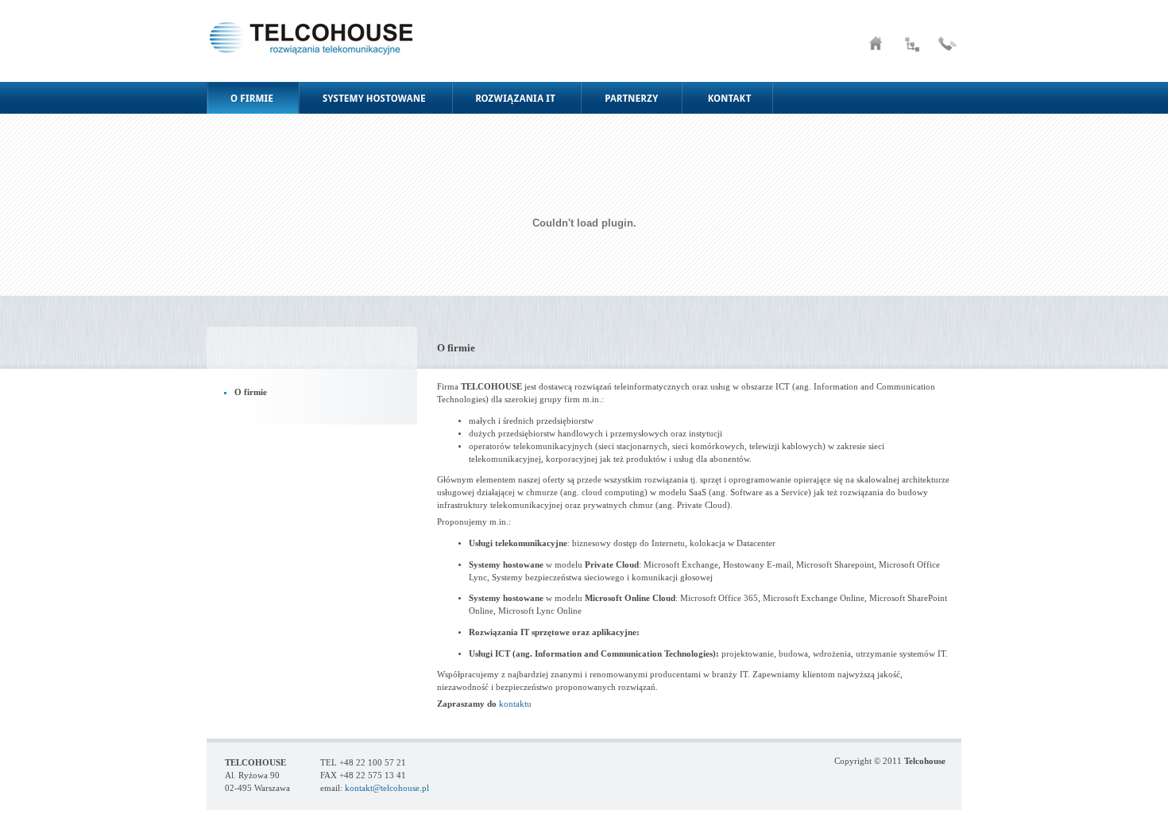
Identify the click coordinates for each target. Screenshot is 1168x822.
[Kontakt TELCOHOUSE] (946, 51)
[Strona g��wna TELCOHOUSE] (876, 51)
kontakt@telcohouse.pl (387, 788)
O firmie (250, 392)
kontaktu (515, 704)
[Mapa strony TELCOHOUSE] (913, 51)
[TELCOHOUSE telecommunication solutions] (310, 79)
